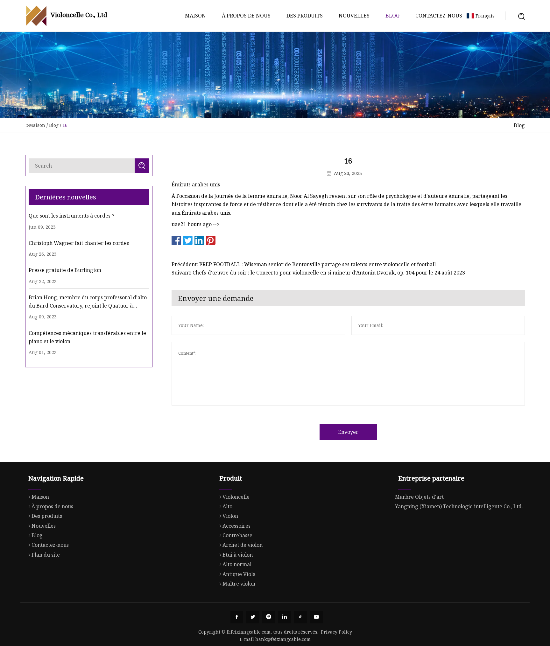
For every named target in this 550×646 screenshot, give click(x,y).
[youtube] (316, 617)
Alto (227, 506)
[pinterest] (268, 617)
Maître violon (238, 583)
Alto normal (236, 564)
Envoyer (348, 431)
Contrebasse (237, 535)
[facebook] (236, 617)
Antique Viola (239, 574)
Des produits (304, 15)
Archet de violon (242, 544)
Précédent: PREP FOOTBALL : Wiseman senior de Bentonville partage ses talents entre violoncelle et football (304, 264)
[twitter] (252, 617)
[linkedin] (284, 617)
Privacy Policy (336, 632)
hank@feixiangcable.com (283, 639)
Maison (195, 15)
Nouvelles (354, 15)
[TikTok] (300, 617)
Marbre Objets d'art (419, 496)
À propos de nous (246, 15)
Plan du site (46, 554)
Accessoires (236, 525)
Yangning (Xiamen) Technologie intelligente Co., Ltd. (459, 506)
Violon (230, 515)
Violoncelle (236, 496)
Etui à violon (237, 554)
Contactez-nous (438, 15)
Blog (392, 15)
